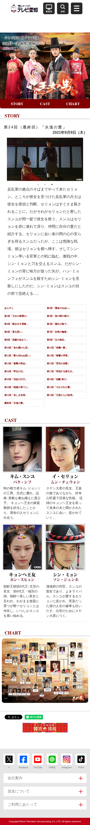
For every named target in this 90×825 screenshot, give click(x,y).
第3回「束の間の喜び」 (59, 316)
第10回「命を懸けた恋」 (17, 347)
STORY (17, 103)
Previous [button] (3, 159)
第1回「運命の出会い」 (59, 308)
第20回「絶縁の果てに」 (17, 387)
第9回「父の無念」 (56, 339)
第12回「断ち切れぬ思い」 (18, 355)
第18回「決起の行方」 (15, 379)
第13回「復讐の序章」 (58, 355)
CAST (45, 103)
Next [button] (86, 159)
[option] (45, 159)
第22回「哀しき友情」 (15, 395)
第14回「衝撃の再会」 (15, 363)
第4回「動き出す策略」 (16, 324)
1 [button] (38, 184)
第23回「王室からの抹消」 (61, 395)
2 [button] (45, 184)
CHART (73, 103)
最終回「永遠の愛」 (14, 403)
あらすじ (9, 308)
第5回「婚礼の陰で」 (58, 324)
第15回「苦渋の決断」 (58, 363)
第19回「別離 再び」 (57, 379)
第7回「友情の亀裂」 (58, 332)
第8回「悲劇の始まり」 (16, 339)
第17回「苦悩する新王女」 (61, 371)
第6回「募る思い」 (14, 332)
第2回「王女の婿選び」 (16, 316)
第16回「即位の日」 (14, 371)
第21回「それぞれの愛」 (59, 387)
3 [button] (52, 184)
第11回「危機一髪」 (57, 347)
